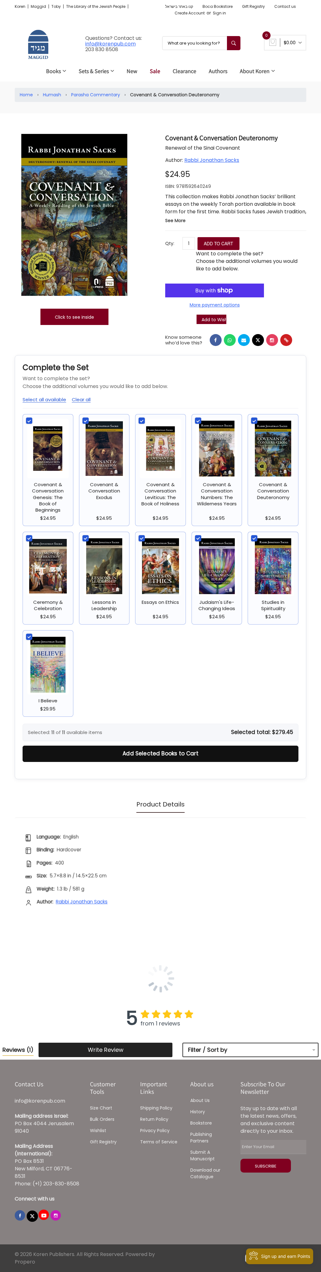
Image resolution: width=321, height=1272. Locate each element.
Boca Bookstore (218, 6)
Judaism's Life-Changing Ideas (216, 605)
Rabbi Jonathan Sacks (211, 160)
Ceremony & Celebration (48, 605)
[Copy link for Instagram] (272, 340)
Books (53, 71)
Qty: (169, 243)
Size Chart (101, 1108)
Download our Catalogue (205, 1173)
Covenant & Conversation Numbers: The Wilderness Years (217, 494)
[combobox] (201, 43)
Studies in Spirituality (273, 605)
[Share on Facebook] (216, 340)
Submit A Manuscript (202, 1155)
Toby (56, 6)
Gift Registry (253, 6)
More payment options (215, 305)
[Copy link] (286, 340)
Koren (20, 6)
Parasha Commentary (95, 95)
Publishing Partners (201, 1137)
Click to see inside (74, 317)
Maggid (39, 6)
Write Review (106, 1050)
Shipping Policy (156, 1108)
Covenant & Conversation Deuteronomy (273, 491)
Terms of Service (158, 1142)
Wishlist (98, 1130)
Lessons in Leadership (104, 605)
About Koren (255, 71)
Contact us (285, 6)
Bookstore (201, 1123)
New (132, 71)
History (197, 1112)
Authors (218, 71)
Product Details (160, 804)
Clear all (81, 399)
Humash (52, 95)
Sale (155, 71)
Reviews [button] (18, 1050)
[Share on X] (258, 340)
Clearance (184, 71)
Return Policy (154, 1119)
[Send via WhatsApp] (230, 340)
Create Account (190, 13)
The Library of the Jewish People (96, 6)
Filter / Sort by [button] (207, 1050)
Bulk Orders (102, 1119)
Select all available (44, 399)
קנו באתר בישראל (179, 6)
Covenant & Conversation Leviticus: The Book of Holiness (160, 494)
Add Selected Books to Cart (160, 753)
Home (26, 95)
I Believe (48, 700)
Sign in (219, 13)
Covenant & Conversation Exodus (104, 491)
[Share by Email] (244, 340)
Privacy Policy (155, 1130)
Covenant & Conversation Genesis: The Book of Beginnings (48, 497)
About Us (200, 1100)
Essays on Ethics (160, 602)
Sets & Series (94, 71)
